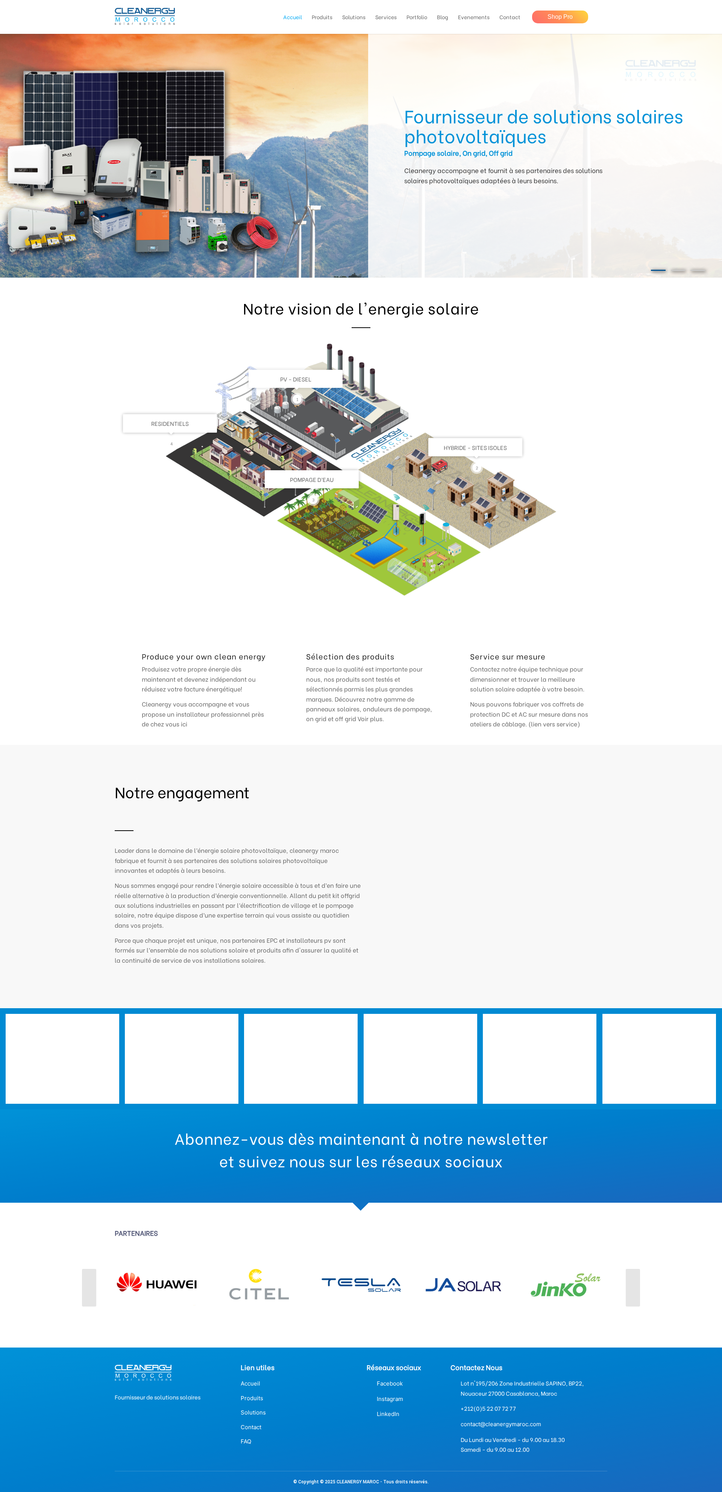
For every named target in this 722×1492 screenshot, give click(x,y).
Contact (251, 1427)
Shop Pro (560, 17)
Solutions (253, 1412)
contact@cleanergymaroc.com (501, 1424)
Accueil (250, 1383)
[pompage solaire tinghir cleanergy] (303, 1061)
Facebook (390, 1383)
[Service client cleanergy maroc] (184, 1061)
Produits (252, 1398)
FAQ (246, 1441)
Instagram (390, 1398)
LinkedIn (388, 1414)
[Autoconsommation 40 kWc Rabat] (65, 1061)
